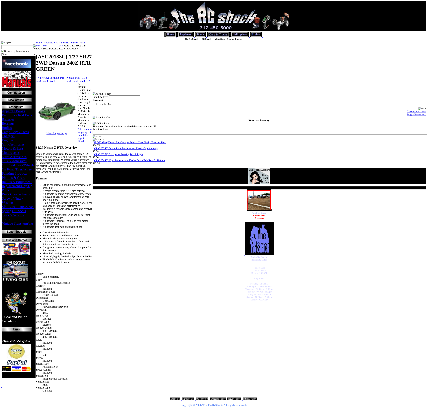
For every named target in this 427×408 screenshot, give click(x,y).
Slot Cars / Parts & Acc (18, 207)
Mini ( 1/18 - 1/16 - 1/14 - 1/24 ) (62, 44)
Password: (98, 100)
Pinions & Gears (13, 178)
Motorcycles (11, 153)
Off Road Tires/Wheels (18, 165)
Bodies (7, 128)
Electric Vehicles (69, 42)
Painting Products (14, 173)
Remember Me (104, 104)
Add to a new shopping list (85, 131)
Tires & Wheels (13, 215)
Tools (6, 219)
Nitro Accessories (14, 157)
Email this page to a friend (83, 138)
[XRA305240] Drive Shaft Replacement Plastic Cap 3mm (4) (125, 148)
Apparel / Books (13, 111)
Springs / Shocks (14, 211)
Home (39, 42)
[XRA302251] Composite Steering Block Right (118, 154)
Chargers (8, 136)
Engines (7, 140)
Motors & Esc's (13, 148)
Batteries (8, 119)
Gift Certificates (13, 144)
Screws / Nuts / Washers (12, 200)
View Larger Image (57, 133)
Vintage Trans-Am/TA (17, 223)
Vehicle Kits (51, 42)
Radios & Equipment (17, 182)
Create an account (416, 111)
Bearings (8, 124)
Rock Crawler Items (16, 194)
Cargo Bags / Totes (15, 132)
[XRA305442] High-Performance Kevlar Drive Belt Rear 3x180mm (129, 160)
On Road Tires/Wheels (18, 169)
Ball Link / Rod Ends (17, 115)
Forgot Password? (416, 114)
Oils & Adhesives (14, 161)
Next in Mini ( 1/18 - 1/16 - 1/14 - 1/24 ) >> (78, 79)
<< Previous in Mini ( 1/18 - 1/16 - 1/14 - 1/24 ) (51, 79)
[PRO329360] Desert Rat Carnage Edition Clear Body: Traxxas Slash (129, 142)
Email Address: (101, 97)
